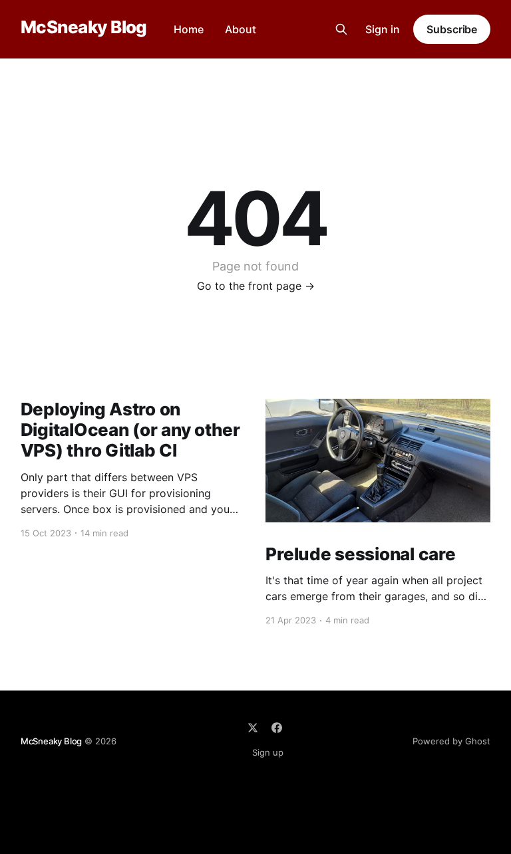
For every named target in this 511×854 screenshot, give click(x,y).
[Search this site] (341, 29)
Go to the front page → (256, 285)
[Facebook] (276, 727)
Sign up (267, 752)
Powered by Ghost (451, 741)
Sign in (382, 29)
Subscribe (451, 29)
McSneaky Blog (84, 28)
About (240, 29)
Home (189, 29)
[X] (253, 727)
